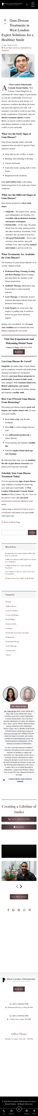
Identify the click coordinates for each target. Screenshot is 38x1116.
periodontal (7, 500)
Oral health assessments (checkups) (17, 633)
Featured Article (12, 48)
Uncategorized (10, 650)
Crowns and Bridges (12, 615)
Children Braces (11, 606)
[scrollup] (19, 1109)
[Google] (13, 910)
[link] (4, 780)
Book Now (19, 827)
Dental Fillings (10, 619)
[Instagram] (24, 910)
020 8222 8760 (26, 347)
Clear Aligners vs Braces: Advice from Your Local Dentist (20, 572)
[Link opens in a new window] (19, 947)
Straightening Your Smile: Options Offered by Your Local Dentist (20, 554)
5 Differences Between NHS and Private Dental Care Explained (20, 560)
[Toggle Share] (29, 910)
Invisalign (9, 628)
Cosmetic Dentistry (12, 610)
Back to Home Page (11, 522)
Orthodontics (10, 637)
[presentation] (17, 887)
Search (32, 532)
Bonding (8, 602)
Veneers (8, 655)
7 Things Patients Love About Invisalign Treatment (18, 566)
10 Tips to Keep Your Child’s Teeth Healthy (19, 578)
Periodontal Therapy (12, 641)
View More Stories (18, 896)
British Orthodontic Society (22, 738)
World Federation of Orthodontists (16, 741)
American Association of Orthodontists (18, 743)
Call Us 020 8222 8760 (19, 819)
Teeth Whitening (11, 646)
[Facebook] (8, 910)
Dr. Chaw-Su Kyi (10, 45)
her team (12, 497)
